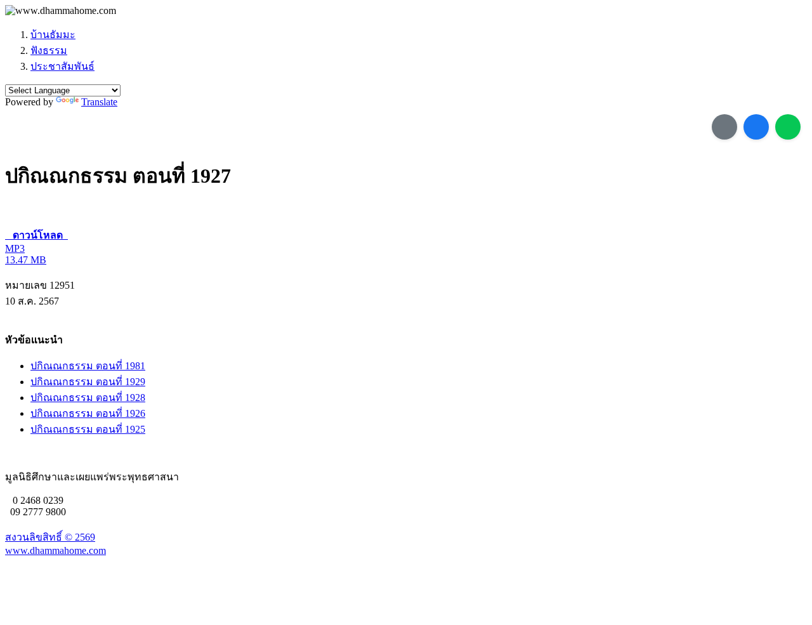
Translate (99, 101)
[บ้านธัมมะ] (60, 10)
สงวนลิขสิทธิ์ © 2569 (50, 537)
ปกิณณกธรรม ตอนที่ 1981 (87, 365)
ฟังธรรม (48, 50)
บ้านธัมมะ (52, 34)
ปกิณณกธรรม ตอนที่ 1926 (87, 413)
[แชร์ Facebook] (756, 127)
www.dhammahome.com (55, 550)
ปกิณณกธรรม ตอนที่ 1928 (87, 397)
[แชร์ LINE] (788, 127)
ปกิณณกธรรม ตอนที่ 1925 (87, 429)
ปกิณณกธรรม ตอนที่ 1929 (87, 381)
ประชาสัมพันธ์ (62, 66)
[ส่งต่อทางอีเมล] (724, 127)
